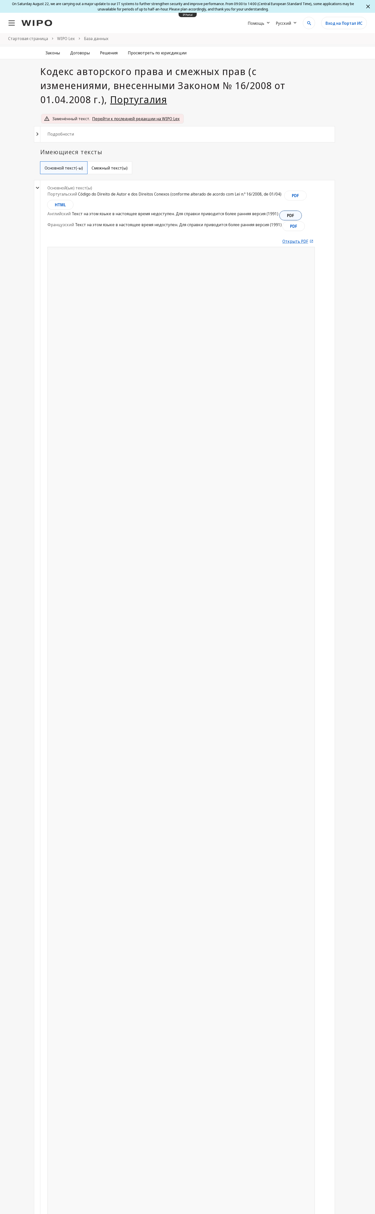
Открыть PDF (295, 241)
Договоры (80, 53)
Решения (109, 53)
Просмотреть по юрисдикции (157, 53)
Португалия (138, 99)
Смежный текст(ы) (110, 168)
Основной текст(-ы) (64, 168)
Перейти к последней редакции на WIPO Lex (136, 119)
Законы (52, 53)
